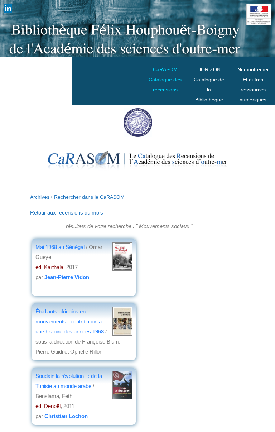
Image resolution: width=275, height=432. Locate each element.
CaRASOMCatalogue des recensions (165, 79)
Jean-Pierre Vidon (66, 277)
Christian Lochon (66, 416)
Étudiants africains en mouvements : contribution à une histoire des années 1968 (70, 321)
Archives (39, 197)
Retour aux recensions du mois (66, 213)
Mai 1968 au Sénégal (60, 247)
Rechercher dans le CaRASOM (89, 197)
